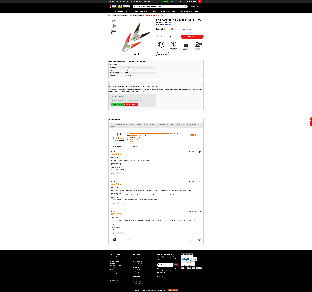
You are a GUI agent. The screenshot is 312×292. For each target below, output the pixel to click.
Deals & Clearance (168, 1)
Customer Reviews (137, 261)
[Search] (184, 7)
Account (180, 1)
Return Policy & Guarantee (115, 265)
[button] (166, 37)
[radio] (156, 133)
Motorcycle (165, 11)
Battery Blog (112, 263)
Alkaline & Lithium (141, 11)
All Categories (118, 11)
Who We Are (136, 257)
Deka (126, 70)
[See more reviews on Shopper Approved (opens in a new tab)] (124, 173)
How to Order (112, 267)
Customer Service (113, 271)
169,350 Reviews (119, 140)
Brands (174, 11)
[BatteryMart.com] (120, 6)
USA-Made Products (114, 261)
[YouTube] (162, 276)
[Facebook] (157, 276)
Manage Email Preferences (115, 273)
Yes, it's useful (118, 104)
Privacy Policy (170, 270)
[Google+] (160, 276)
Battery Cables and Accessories (120, 15)
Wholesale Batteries (114, 259)
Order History (191, 1)
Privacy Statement (137, 263)
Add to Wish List (163, 54)
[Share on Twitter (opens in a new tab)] (121, 173)
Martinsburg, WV (137, 272)
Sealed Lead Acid (186, 11)
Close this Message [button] (173, 290)
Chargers (154, 11)
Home (109, 15)
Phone (197, 11)
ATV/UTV (129, 11)
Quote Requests (113, 278)
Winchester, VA (136, 269)
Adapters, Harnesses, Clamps (137, 15)
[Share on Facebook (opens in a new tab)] (118, 173)
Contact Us (111, 269)
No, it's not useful (131, 104)
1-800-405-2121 (137, 278)
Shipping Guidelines (114, 257)
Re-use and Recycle (137, 259)
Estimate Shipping (186, 29)
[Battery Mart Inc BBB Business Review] (189, 259)
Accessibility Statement (114, 276)
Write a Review (167, 24)
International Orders (114, 280)
